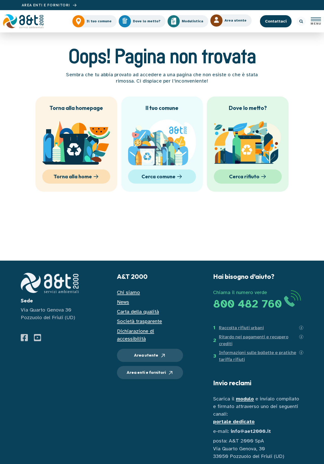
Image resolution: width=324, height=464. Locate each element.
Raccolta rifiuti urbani (241, 328)
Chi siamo (128, 292)
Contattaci (276, 21)
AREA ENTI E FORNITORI (46, 5)
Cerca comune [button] (158, 176)
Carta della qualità (138, 311)
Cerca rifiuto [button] (244, 176)
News (123, 302)
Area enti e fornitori (147, 372)
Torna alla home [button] (73, 176)
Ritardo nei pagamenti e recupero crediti (253, 340)
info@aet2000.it (251, 431)
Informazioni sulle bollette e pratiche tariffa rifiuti (257, 356)
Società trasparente (139, 321)
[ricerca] (301, 21)
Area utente (146, 355)
